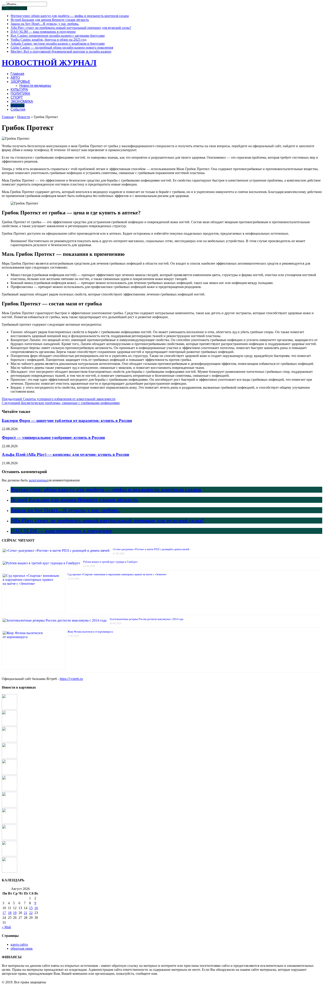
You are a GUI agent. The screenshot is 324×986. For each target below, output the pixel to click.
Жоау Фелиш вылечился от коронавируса (90, 631)
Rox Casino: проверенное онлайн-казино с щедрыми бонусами (58, 35)
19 (15, 913)
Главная (17, 74)
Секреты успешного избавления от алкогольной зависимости (58, 399)
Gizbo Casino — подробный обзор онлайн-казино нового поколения (62, 47)
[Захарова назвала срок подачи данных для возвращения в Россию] (9, 741)
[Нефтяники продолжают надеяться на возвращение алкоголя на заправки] (9, 855)
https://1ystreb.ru (71, 679)
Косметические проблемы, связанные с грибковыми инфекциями (61, 403)
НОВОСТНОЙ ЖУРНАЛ (49, 62)
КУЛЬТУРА (19, 89)
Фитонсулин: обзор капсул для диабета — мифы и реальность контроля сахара (70, 16)
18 (9, 913)
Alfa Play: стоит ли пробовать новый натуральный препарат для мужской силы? (71, 28)
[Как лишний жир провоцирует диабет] (9, 724)
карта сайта (19, 944)
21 (25, 913)
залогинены (38, 480)
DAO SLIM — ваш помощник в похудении (43, 31)
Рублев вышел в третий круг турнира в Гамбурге (110, 561)
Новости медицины (35, 85)
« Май (6, 927)
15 (31, 908)
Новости (17, 105)
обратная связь (22, 948)
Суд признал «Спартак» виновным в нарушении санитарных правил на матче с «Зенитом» (117, 574)
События (18, 109)
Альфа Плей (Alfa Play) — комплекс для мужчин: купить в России (65, 454)
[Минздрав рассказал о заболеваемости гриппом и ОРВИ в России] (9, 757)
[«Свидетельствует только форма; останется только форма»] (9, 839)
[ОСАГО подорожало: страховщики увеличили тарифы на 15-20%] (9, 822)
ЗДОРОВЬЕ (20, 82)
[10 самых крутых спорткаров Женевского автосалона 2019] (9, 773)
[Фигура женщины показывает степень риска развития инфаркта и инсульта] (9, 790)
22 (31, 913)
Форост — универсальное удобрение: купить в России (53, 437)
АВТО (15, 78)
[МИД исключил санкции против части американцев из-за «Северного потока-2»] (9, 708)
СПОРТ (17, 97)
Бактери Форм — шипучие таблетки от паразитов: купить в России (67, 420)
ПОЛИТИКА (20, 93)
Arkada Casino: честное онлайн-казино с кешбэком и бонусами (58, 43)
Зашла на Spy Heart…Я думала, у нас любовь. (45, 24)
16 (36, 908)
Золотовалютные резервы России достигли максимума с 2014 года (146, 619)
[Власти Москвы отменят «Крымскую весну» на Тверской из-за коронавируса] (9, 871)
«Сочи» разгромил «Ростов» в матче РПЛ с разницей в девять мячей (151, 549)
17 (4, 913)
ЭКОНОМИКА (22, 101)
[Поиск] (3, 5)
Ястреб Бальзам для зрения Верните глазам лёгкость (50, 20)
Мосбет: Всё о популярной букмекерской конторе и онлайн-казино (61, 51)
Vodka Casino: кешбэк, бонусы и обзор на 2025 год (48, 39)
